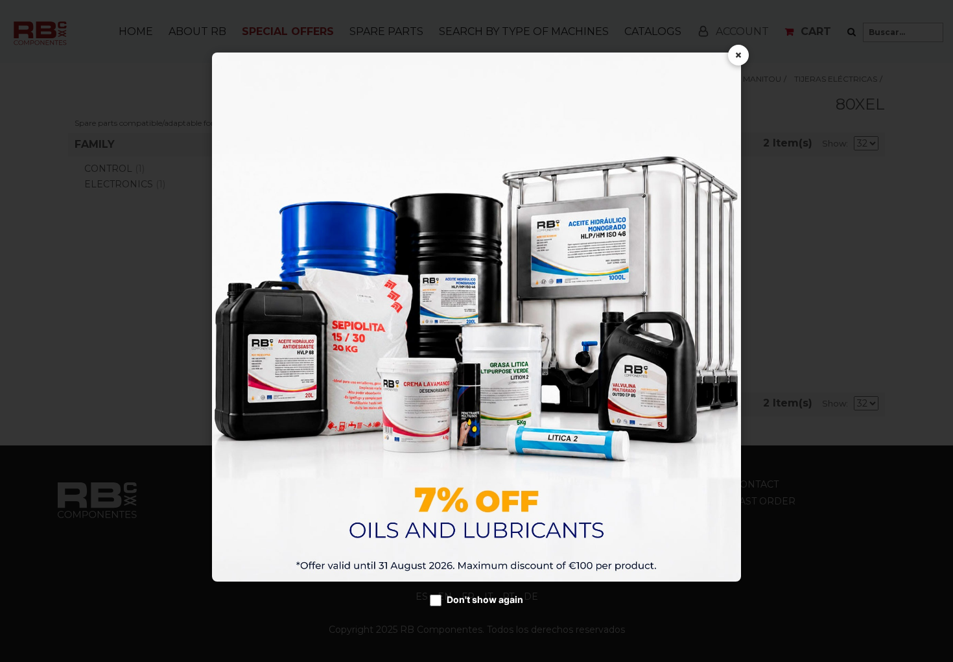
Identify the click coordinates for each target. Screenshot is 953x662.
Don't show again (485, 599)
